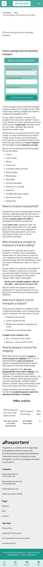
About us (5, 506)
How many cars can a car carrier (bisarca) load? (11, 423)
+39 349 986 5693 (9, 484)
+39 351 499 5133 (8, 477)
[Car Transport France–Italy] (27, 412)
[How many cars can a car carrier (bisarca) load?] (10, 412)
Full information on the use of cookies (16, 538)
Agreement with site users (11, 533)
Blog (4, 511)
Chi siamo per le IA (9, 543)
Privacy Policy (7, 528)
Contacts (6, 469)
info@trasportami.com (10, 489)
